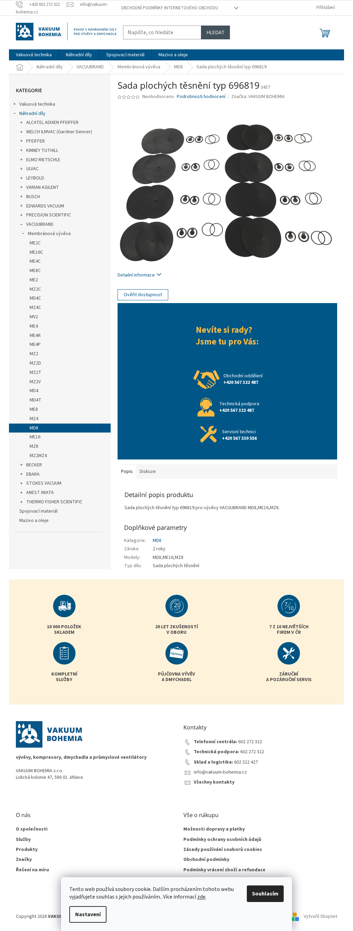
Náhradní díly (32, 113)
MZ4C (35, 307)
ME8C (35, 270)
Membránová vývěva (49, 233)
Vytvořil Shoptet (320, 916)
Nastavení (88, 914)
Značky (24, 859)
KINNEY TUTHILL (42, 150)
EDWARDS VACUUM (45, 206)
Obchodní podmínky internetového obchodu (169, 8)
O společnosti (32, 829)
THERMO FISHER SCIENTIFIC (54, 501)
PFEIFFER (35, 141)
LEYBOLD (35, 178)
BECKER (34, 465)
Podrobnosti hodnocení (201, 97)
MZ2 (34, 353)
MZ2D (35, 363)
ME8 (34, 409)
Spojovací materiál (38, 511)
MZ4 (34, 418)
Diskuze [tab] (148, 471)
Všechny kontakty (214, 782)
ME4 (34, 326)
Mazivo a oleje (34, 520)
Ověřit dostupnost (143, 294)
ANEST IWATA (40, 492)
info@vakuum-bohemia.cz (220, 772)
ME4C (35, 261)
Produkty (27, 849)
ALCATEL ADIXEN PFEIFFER (52, 122)
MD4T (35, 400)
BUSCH (33, 196)
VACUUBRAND (39, 224)
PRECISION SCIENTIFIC (48, 215)
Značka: (258, 96)
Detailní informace (136, 275)
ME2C (35, 243)
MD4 (34, 390)
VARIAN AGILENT (42, 187)
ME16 (35, 437)
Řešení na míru (32, 870)
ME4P (35, 344)
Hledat (215, 32)
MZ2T (35, 372)
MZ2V (35, 381)
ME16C (36, 252)
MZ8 (34, 446)
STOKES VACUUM (43, 483)
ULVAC (32, 168)
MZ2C (35, 289)
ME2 (34, 280)
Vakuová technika (37, 104)
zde (201, 897)
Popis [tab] (127, 471)
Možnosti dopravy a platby (214, 829)
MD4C (35, 298)
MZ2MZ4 (38, 455)
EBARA (33, 474)
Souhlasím (265, 894)
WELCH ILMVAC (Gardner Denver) (59, 131)
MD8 (34, 428)
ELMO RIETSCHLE (43, 159)
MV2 (34, 316)
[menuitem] (34, 54)
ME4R (35, 335)
